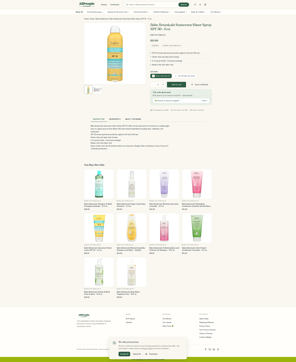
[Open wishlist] (195, 4)
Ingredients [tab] (115, 119)
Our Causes (167, 322)
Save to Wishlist (201, 85)
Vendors (129, 322)
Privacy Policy (204, 326)
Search (184, 5)
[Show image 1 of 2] (88, 90)
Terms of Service (206, 333)
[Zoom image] (142, 26)
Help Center (204, 319)
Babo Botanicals (102, 19)
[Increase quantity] (163, 84)
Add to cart (176, 84)
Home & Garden (140, 12)
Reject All (137, 354)
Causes (104, 5)
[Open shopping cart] (205, 4)
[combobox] (153, 4)
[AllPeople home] (87, 4)
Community (114, 5)
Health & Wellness (160, 12)
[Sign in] (200, 4)
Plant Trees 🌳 (168, 326)
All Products (130, 319)
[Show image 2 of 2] (97, 90)
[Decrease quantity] (153, 84)
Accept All (124, 354)
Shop (92, 19)
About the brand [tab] (133, 119)
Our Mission (215, 12)
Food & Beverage (94, 12)
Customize (153, 354)
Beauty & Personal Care (118, 12)
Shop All (79, 12)
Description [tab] (99, 119)
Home (86, 19)
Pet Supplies (180, 12)
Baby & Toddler (197, 12)
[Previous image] (88, 53)
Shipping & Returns (206, 322)
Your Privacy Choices (207, 330)
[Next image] (142, 53)
